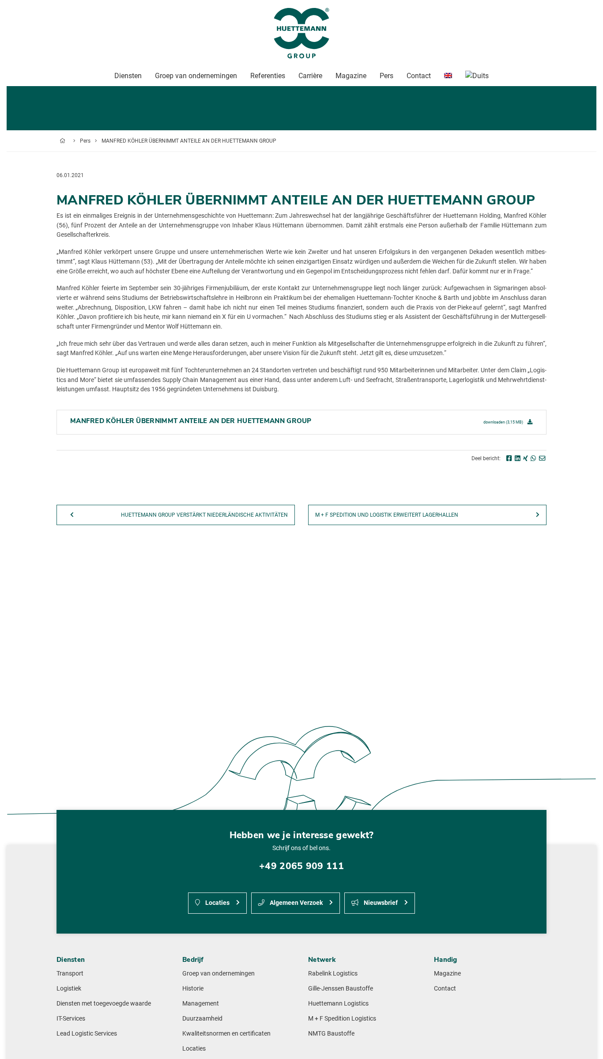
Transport (70, 973)
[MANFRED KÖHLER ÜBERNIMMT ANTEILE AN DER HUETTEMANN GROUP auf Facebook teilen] (509, 458)
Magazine (447, 973)
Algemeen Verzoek (295, 903)
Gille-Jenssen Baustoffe (340, 988)
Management (200, 1003)
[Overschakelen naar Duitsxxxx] (477, 76)
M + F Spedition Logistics (342, 1018)
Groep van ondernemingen (218, 973)
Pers (85, 141)
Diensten (128, 76)
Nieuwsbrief (380, 903)
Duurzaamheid (202, 1018)
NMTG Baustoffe (331, 1033)
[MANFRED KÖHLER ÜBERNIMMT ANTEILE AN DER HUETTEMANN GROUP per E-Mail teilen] (542, 458)
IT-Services (71, 1018)
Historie (193, 988)
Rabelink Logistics (333, 973)
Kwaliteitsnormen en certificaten (226, 1033)
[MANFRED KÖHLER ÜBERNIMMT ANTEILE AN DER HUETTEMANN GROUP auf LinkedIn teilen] (517, 458)
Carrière (310, 76)
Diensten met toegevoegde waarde (104, 1003)
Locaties (217, 903)
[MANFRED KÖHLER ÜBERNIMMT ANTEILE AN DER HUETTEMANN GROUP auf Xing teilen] (525, 458)
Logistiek (69, 988)
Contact (445, 988)
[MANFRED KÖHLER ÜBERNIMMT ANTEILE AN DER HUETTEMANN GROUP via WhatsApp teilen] (533, 458)
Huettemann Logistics (338, 1003)
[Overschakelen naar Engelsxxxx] (448, 76)
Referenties (267, 76)
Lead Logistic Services (87, 1033)
